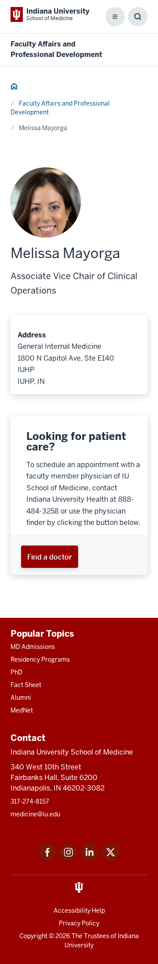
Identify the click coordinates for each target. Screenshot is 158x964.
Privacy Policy (79, 923)
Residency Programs (40, 659)
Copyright (33, 936)
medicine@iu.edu (35, 814)
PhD (16, 672)
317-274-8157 (30, 801)
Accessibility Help (79, 910)
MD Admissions (33, 647)
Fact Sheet (26, 685)
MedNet (22, 710)
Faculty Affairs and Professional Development (60, 107)
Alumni (21, 698)
